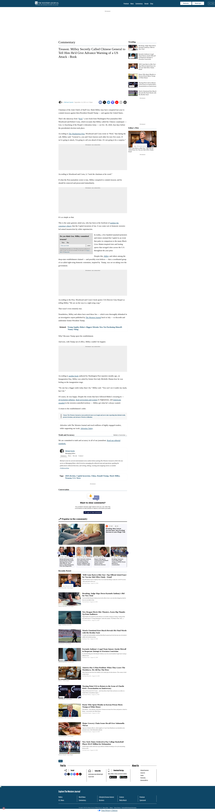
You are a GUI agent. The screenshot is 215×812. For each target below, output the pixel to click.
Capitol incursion (83, 476)
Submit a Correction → (120, 435)
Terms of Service (117, 807)
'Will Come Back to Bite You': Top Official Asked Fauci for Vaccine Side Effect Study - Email (147, 66)
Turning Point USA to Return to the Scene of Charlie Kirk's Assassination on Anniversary (147, 84)
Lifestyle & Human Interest (106, 797)
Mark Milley (115, 476)
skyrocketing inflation (66, 400)
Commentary (139, 4)
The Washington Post (77, 134)
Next (60, 761)
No (68, 242)
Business (101, 800)
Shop (151, 4)
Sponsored (143, 800)
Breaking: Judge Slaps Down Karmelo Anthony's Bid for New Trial (147, 47)
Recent (75, 456)
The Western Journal (93, 317)
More (69, 456)
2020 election (70, 476)
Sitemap (111, 807)
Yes (63, 242)
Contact (80, 456)
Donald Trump (103, 476)
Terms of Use (66, 251)
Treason (68, 478)
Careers (142, 775)
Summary (64, 456)
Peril (80, 119)
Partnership (142, 778)
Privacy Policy (105, 807)
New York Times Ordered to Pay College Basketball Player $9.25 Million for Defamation (103, 743)
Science (121, 797)
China (93, 476)
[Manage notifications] (3, 808)
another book (73, 376)
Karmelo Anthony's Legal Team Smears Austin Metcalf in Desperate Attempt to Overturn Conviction (147, 56)
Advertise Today (87, 428)
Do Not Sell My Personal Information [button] (129, 807)
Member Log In (198, 3)
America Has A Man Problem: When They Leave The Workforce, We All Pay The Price (103, 669)
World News (82, 797)
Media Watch (123, 800)
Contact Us (142, 773)
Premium (126, 4)
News (132, 4)
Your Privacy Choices (109, 810)
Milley (106, 256)
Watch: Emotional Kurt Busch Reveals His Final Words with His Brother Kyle (147, 92)
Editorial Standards (144, 770)
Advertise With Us (144, 780)
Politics (60, 797)
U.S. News (77, 478)
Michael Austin (70, 451)
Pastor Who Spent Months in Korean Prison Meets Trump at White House (147, 76)
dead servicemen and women (86, 400)
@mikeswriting (64, 468)
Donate (146, 4)
